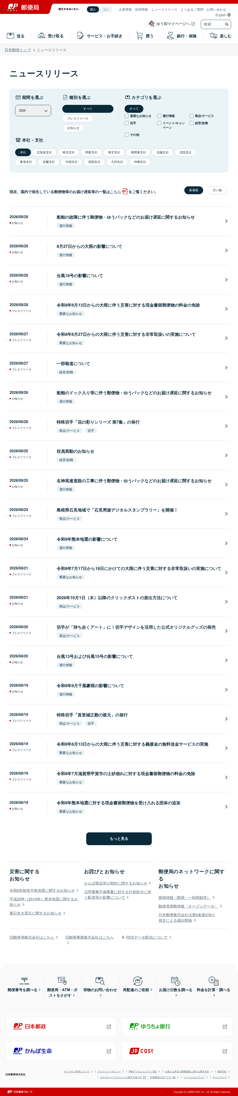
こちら (115, 191)
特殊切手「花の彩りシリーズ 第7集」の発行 (98, 422)
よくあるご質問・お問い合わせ (203, 9)
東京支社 (114, 152)
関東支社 (91, 152)
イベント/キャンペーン (174, 125)
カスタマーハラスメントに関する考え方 (121, 1077)
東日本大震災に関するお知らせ (36, 913)
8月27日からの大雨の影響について (89, 246)
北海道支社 (44, 152)
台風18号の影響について (80, 275)
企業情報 (125, 9)
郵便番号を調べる (22, 989)
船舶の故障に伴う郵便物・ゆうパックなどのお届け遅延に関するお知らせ (126, 217)
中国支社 (72, 162)
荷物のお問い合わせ (100, 989)
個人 (93, 9)
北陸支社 (185, 152)
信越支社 (163, 152)
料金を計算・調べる (213, 989)
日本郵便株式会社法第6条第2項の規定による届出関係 (187, 917)
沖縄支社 (140, 162)
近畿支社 (49, 162)
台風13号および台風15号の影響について (95, 656)
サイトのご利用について (76, 1071)
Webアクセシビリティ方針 (143, 1071)
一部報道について (73, 363)
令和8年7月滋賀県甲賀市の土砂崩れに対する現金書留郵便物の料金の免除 (126, 773)
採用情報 (141, 9)
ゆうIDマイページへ (173, 23)
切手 (133, 123)
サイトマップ (220, 1077)
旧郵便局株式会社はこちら (32, 937)
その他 (134, 135)
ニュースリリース (164, 9)
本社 (23, 152)
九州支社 (117, 162)
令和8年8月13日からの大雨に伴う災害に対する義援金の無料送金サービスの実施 (132, 744)
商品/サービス (204, 116)
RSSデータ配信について (147, 937)
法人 (106, 9)
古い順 (217, 190)
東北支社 (69, 152)
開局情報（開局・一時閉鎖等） (185, 897)
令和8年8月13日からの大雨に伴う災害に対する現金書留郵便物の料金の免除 (128, 305)
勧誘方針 (222, 1071)
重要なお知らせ (140, 116)
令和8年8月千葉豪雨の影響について (90, 685)
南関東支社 (138, 152)
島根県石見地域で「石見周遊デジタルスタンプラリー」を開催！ (117, 510)
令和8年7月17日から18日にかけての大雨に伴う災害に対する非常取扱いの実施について (139, 568)
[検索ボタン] (227, 24)
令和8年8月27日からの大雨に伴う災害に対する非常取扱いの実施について (126, 334)
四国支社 (94, 162)
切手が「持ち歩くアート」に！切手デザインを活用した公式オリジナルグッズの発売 (136, 627)
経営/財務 (201, 123)
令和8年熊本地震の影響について (87, 539)
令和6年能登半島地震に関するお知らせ (42, 890)
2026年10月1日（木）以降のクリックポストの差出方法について (117, 598)
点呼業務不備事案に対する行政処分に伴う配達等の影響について (117, 894)
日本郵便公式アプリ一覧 (162, 1077)
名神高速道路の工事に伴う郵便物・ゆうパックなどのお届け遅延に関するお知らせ (134, 481)
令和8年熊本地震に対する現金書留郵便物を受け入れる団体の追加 (118, 803)
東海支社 (26, 162)
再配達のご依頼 (136, 989)
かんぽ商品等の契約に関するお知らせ (115, 883)
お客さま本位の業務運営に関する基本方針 (187, 1071)
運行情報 (169, 116)
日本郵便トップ (18, 49)
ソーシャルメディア (194, 1077)
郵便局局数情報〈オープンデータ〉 (188, 906)
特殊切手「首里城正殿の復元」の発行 (92, 715)
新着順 (193, 190)
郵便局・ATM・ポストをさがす (62, 992)
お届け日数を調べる (175, 989)
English (220, 15)
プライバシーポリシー (109, 1071)
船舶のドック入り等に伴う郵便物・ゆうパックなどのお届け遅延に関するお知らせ (134, 393)
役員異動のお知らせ (75, 451)
